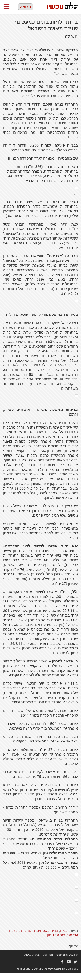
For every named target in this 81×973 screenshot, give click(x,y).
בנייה (64, 930)
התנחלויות (27, 930)
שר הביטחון (56, 935)
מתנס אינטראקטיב (50, 968)
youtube (69, 961)
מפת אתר (47, 954)
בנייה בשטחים (47, 930)
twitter (75, 961)
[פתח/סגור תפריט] (6, 6)
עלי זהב (72, 935)
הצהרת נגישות (32, 954)
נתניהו (13, 930)
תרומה (25, 6)
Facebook (62, 961)
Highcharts (23, 968)
